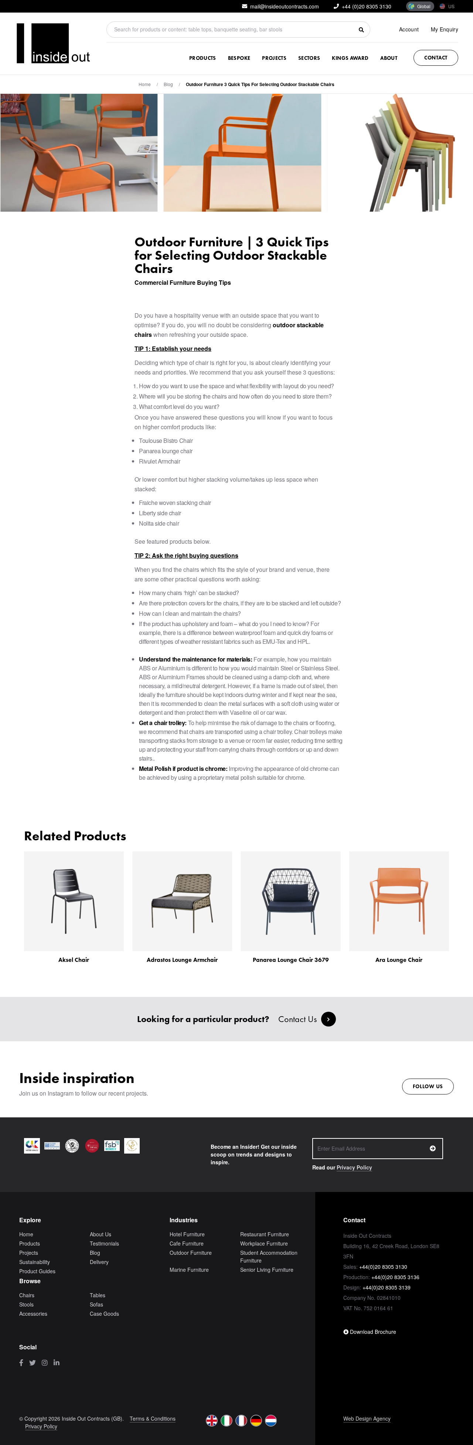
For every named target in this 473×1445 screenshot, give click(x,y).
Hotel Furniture (187, 1234)
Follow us (428, 1086)
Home (145, 84)
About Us (100, 1234)
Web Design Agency (367, 1418)
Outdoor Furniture (191, 1252)
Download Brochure (372, 1331)
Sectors (309, 58)
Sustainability (34, 1261)
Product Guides (37, 1271)
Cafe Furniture (187, 1243)
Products (202, 58)
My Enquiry (445, 29)
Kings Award (350, 58)
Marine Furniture (189, 1269)
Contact (436, 57)
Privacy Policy (354, 1167)
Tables (97, 1295)
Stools (26, 1304)
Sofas (96, 1304)
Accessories (33, 1313)
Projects (274, 58)
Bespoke (239, 58)
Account (409, 29)
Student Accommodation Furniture (268, 1256)
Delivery (99, 1261)
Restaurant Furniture (264, 1234)
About (388, 58)
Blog (95, 1252)
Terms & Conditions (153, 1418)
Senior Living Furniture (266, 1269)
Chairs (26, 1295)
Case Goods (104, 1313)
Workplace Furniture (264, 1243)
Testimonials (104, 1243)
